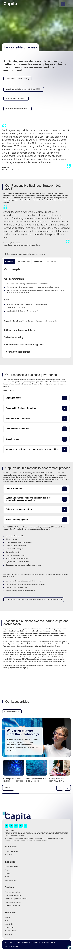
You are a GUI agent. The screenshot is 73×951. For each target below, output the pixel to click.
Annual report (9, 927)
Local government (10, 880)
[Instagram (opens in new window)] (16, 825)
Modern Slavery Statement (11, 946)
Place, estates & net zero (13, 902)
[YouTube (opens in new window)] (11, 825)
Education (8, 873)
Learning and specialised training (16, 899)
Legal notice (17, 942)
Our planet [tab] (38, 261)
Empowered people (11, 851)
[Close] (63, 4)
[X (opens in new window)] (25, 825)
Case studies (9, 855)
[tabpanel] (36, 312)
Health (7, 877)
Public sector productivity (13, 895)
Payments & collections (12, 892)
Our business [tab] (51, 261)
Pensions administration (12, 905)
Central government (11, 867)
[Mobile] (69, 4)
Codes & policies (10, 931)
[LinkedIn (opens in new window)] (6, 825)
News (6, 921)
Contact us (8, 934)
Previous (59, 788)
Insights (7, 917)
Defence (7, 870)
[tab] (10, 793)
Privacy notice (8, 942)
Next (67, 788)
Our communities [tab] (24, 261)
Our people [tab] (9, 261)
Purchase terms (36, 942)
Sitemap (53, 942)
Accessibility (45, 942)
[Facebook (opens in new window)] (20, 825)
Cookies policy (26, 942)
